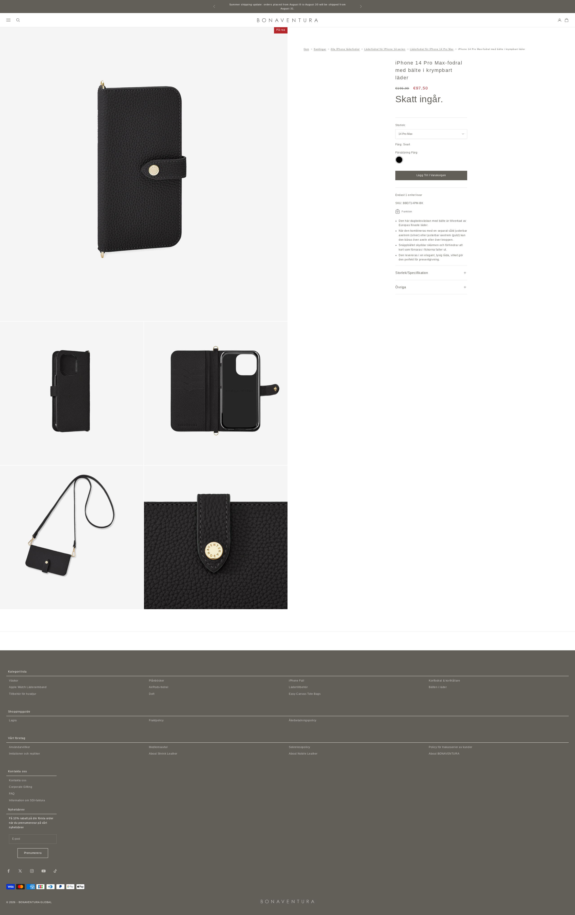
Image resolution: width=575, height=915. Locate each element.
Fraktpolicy (156, 720)
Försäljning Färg (406, 152)
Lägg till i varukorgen (431, 175)
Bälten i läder (438, 687)
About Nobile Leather (303, 753)
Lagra (13, 720)
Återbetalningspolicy (302, 720)
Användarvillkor (19, 747)
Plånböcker (156, 680)
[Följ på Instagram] (32, 871)
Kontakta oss (17, 780)
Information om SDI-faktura (27, 800)
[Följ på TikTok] (55, 871)
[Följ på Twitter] (20, 871)
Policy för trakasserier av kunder (450, 747)
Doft (151, 693)
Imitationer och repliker (24, 753)
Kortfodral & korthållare (444, 680)
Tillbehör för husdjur (22, 693)
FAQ (12, 793)
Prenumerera (33, 853)
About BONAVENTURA (444, 753)
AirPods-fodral (158, 687)
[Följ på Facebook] (8, 871)
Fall (296, 680)
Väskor (13, 680)
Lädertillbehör (298, 687)
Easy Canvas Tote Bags (305, 693)
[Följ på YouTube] (43, 871)
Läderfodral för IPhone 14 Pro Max (431, 49)
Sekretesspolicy (299, 747)
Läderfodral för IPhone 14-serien (384, 49)
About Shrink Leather (163, 753)
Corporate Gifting (20, 786)
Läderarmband (27, 687)
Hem (306, 49)
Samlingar (320, 49)
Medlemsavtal (158, 747)
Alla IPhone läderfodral (345, 49)
